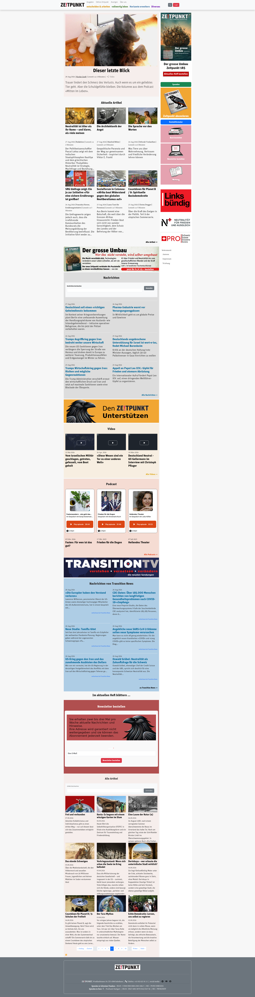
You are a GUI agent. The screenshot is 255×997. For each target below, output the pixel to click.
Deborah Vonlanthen (147, 142)
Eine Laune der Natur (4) (140, 809)
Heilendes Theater (139, 537)
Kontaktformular (176, 122)
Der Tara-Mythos (105, 909)
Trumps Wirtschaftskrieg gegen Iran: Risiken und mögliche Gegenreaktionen (86, 366)
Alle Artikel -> (151, 242)
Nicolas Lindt (81, 77)
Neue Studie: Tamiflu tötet (80, 624)
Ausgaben (90, 2)
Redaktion (80, 142)
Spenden (176, 84)
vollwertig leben (120, 6)
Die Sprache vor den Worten (140, 128)
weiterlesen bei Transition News (101, 608)
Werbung (166, 263)
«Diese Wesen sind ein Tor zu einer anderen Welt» (110, 454)
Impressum (167, 259)
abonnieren (66, 950)
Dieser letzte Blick (111, 70)
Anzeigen (114, 2)
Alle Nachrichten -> (149, 390)
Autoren (166, 254)
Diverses (155, 6)
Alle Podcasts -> (150, 549)
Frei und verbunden (75, 809)
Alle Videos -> (151, 469)
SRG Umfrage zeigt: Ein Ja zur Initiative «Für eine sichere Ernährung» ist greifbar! (79, 194)
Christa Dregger (145, 205)
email (110, 743)
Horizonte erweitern (140, 6)
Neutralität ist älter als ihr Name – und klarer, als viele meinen (78, 130)
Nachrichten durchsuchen (74, 281)
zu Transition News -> (148, 683)
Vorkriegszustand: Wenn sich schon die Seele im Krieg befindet (111, 859)
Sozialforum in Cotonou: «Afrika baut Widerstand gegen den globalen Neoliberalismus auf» (111, 194)
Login (176, 5)
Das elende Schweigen (76, 856)
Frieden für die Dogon (109, 537)
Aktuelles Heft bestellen (176, 74)
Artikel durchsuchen (73, 781)
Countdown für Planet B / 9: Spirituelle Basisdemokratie (142, 192)
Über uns (123, 2)
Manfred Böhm (113, 142)
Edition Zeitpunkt (102, 2)
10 (126, 943)
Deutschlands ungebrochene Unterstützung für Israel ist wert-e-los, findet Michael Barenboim (135, 337)
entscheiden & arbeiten (98, 6)
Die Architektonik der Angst (109, 128)
